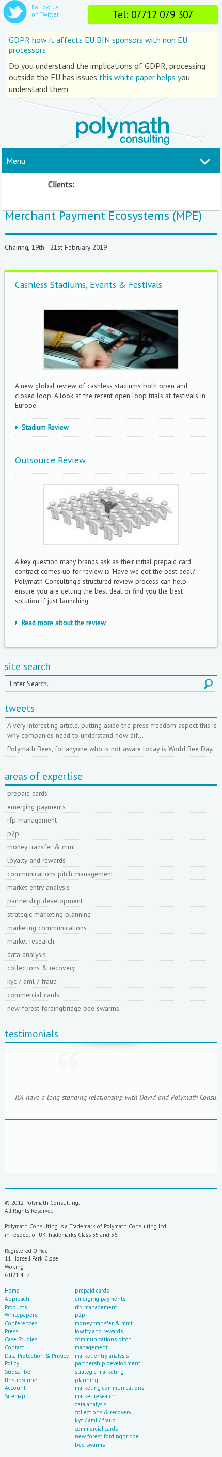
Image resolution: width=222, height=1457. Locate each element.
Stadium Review (45, 427)
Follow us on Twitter (45, 10)
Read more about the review (64, 622)
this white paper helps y (139, 77)
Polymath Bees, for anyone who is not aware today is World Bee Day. (110, 748)
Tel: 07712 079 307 (153, 14)
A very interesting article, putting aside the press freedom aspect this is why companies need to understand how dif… (112, 730)
